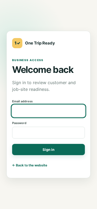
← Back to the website (29, 165)
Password (19, 123)
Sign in (48, 149)
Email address (22, 101)
